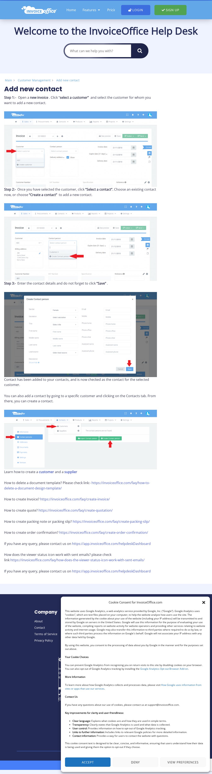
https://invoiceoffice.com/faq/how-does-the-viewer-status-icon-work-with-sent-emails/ (77, 560)
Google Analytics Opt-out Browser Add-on (164, 669)
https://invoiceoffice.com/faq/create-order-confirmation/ (103, 532)
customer (46, 472)
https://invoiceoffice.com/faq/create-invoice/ (75, 499)
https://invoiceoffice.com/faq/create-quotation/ (76, 510)
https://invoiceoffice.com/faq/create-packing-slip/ (111, 521)
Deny (135, 762)
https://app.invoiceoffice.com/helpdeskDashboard (111, 543)
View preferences (183, 762)
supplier (70, 472)
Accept (88, 762)
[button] (204, 602)
